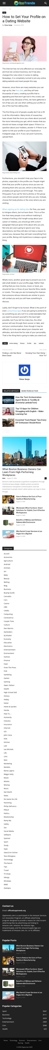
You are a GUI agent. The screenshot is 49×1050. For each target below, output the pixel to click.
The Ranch (8, 863)
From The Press (10, 667)
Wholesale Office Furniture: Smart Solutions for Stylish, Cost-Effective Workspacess (30, 510)
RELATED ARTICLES (11, 391)
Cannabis (7, 596)
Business (7, 589)
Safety (6, 824)
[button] (4, 3)
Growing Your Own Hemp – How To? (36, 354)
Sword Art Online (10, 852)
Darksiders (8, 632)
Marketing (8, 763)
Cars (5, 600)
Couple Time (9, 621)
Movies (6, 781)
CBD (5, 607)
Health (6, 689)
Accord (6, 554)
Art (5, 571)
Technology (8, 859)
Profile (29, 343)
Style (6, 849)
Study (6, 845)
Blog (5, 586)
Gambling (8, 674)
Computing (8, 614)
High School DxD (10, 692)
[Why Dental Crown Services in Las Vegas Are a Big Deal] (8, 534)
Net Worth (8, 792)
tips (35, 343)
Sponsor (7, 838)
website (41, 343)
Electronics (8, 646)
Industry (7, 721)
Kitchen (7, 742)
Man (5, 760)
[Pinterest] (15, 30)
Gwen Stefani (9, 685)
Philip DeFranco (10, 806)
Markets (7, 767)
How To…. (7, 714)
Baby (6, 575)
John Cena (8, 735)
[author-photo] (24, 376)
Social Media (9, 831)
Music (6, 788)
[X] (10, 30)
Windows (7, 881)
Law (5, 746)
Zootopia (7, 888)
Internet (7, 728)
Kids (5, 739)
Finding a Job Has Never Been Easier (11, 354)
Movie (6, 778)
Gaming (7, 682)
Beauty (6, 578)
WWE (6, 884)
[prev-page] (3, 431)
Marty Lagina (9, 771)
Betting (7, 582)
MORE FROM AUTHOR (30, 391)
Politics (6, 813)
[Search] (45, 3)
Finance (7, 660)
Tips (10, 9)
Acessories (8, 557)
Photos (22, 343)
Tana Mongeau (9, 856)
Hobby (6, 699)
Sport (6, 842)
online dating (13, 343)
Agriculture (8, 561)
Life (5, 753)
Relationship (9, 817)
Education (8, 642)
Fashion (7, 657)
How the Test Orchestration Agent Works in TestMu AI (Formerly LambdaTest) (28, 400)
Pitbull (6, 810)
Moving (7, 785)
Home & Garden (10, 706)
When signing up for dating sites (16, 209)
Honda (6, 710)
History (6, 696)
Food (6, 664)
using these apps (14, 311)
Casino (6, 603)
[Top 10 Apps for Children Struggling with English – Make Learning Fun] (8, 411)
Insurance (8, 724)
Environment (9, 653)
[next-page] (7, 431)
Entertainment (9, 650)
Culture (7, 625)
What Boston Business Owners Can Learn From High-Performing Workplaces (21, 472)
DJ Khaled (8, 635)
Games (6, 678)
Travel (6, 870)
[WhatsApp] (21, 30)
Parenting (8, 803)
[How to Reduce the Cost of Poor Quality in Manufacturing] (8, 499)
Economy (7, 639)
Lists (5, 756)
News (6, 795)
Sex (5, 827)
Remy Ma (7, 820)
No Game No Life (10, 799)
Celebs (6, 610)
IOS (5, 731)
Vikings (6, 877)
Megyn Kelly (8, 774)
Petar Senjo (8, 25)
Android (7, 564)
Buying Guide (9, 593)
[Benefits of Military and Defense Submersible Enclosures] (8, 523)
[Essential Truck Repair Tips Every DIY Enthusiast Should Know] (8, 423)
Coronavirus (8, 618)
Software (7, 835)
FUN (5, 671)
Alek (3, 478)
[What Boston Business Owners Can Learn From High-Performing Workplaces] (24, 451)
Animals (7, 568)
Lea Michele (8, 749)
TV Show (7, 874)
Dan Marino (8, 628)
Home (4, 9)
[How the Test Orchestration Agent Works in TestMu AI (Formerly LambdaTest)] (8, 400)
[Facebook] (4, 30)
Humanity (8, 717)
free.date (19, 90)
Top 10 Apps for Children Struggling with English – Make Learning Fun (29, 411)
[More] (26, 30)
